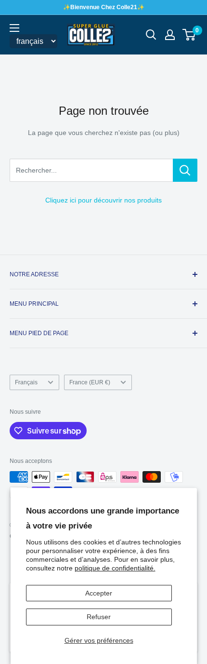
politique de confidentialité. (115, 568)
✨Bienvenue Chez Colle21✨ (103, 7)
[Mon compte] (170, 34)
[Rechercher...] (185, 170)
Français (26, 382)
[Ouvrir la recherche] (151, 34)
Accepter (98, 593)
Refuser (99, 617)
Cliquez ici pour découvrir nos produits (103, 200)
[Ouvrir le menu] (14, 28)
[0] (189, 35)
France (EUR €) (89, 382)
